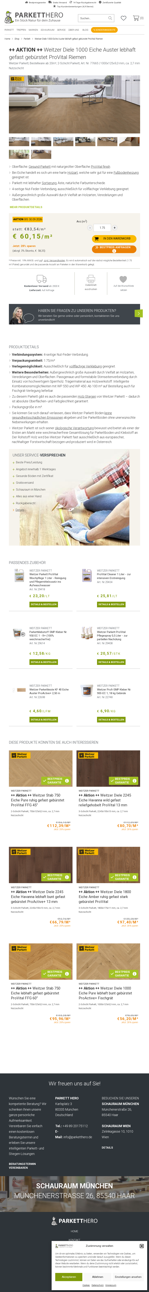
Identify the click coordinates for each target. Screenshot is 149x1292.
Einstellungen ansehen (128, 1277)
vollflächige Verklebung (85, 366)
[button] (142, 1246)
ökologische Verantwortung (74, 428)
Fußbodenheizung (126, 172)
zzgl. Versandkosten (54, 260)
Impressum (110, 1285)
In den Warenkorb (116, 238)
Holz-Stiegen (87, 396)
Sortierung (49, 183)
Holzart (72, 172)
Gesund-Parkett (40, 166)
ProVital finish (100, 166)
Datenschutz (98, 1285)
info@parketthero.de (77, 1137)
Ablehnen (97, 1277)
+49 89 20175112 (75, 1126)
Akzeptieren (69, 1277)
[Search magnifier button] (110, 18)
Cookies (86, 1285)
